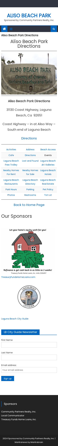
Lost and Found (30, 160)
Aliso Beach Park (29, 15)
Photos (11, 195)
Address (30, 149)
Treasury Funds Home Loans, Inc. (18, 419)
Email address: (9, 365)
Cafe (11, 155)
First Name (7, 340)
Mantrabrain (37, 442)
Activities (11, 149)
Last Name (7, 352)
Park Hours (11, 189)
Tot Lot (48, 195)
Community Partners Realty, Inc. (18, 411)
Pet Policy (48, 189)
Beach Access (48, 149)
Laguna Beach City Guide (14, 318)
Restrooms (30, 195)
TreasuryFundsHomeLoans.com (18, 277)
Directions (29, 138)
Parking (30, 189)
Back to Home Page (29, 205)
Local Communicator (12, 415)
